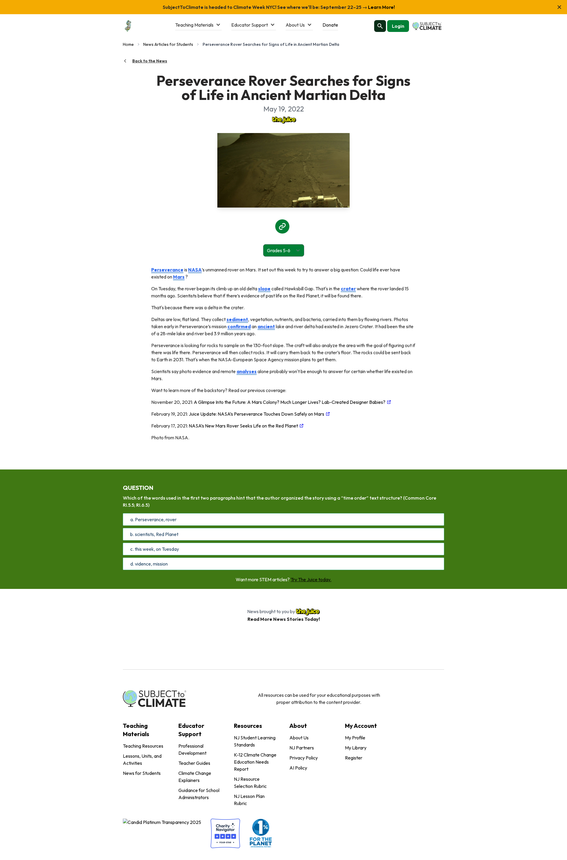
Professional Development (192, 749)
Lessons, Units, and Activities (142, 759)
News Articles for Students (168, 44)
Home (128, 44)
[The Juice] (283, 119)
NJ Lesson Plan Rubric (249, 799)
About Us (299, 738)
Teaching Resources (143, 746)
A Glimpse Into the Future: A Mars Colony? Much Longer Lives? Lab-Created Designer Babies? (289, 402)
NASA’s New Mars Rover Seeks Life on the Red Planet (243, 426)
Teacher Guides (194, 763)
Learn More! (381, 7)
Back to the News (149, 61)
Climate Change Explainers (194, 776)
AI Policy (298, 768)
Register (353, 758)
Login (398, 26)
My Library (355, 748)
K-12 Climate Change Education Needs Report (255, 762)
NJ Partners (301, 748)
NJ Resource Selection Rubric (250, 782)
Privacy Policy (303, 758)
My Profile (355, 738)
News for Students (142, 773)
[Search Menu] (380, 26)
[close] (559, 7)
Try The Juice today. (311, 579)
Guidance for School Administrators (198, 793)
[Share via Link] (282, 226)
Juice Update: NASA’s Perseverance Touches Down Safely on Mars (256, 414)
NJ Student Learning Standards (255, 741)
